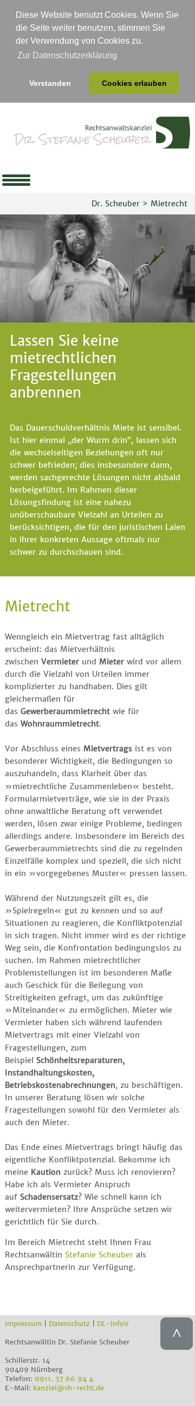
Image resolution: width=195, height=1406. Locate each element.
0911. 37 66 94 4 (64, 1378)
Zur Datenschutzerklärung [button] (67, 55)
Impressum (23, 1323)
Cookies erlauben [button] (134, 83)
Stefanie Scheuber (99, 1255)
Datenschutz (69, 1323)
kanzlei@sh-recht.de (68, 1387)
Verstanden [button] (50, 83)
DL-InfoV (113, 1323)
